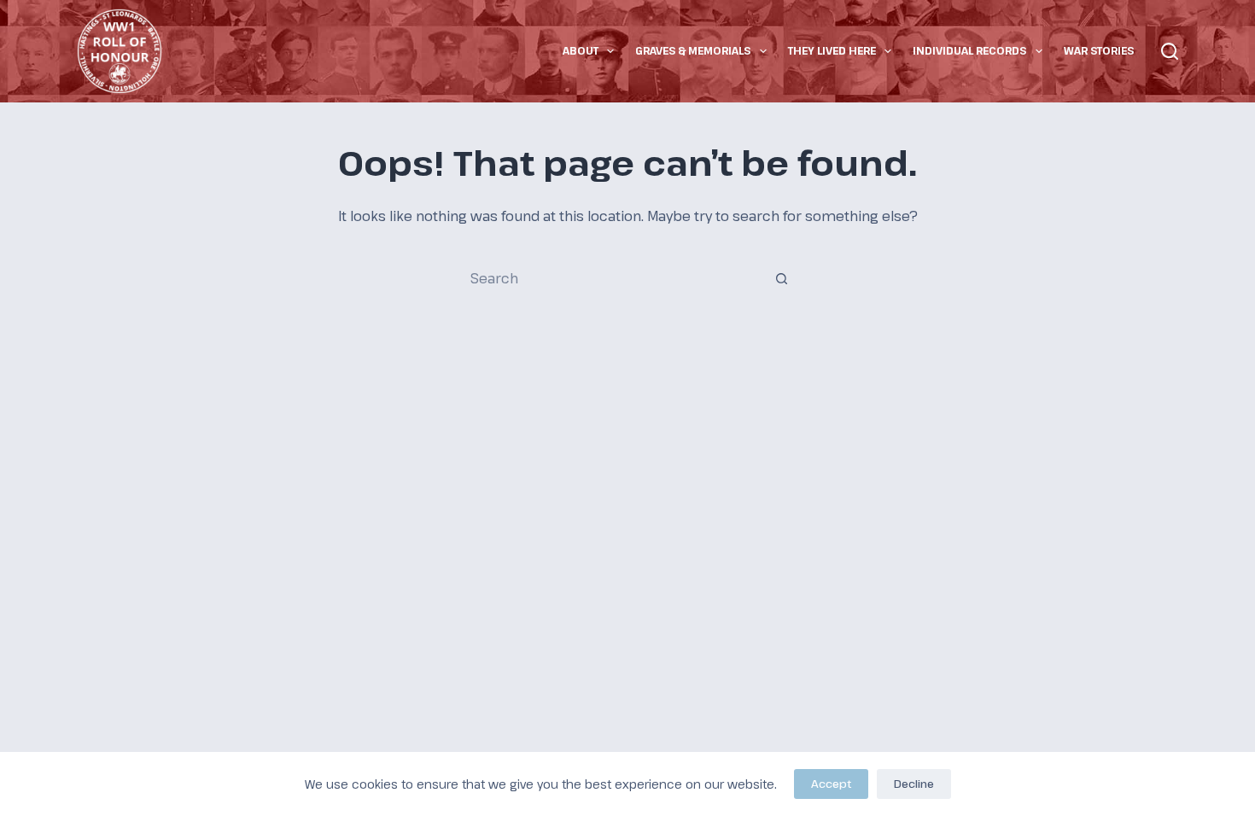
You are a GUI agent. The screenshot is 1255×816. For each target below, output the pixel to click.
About (580, 50)
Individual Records (969, 50)
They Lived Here (832, 50)
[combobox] (611, 278)
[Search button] (781, 278)
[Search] (1169, 51)
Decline (914, 783)
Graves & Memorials (692, 50)
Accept (831, 783)
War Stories (1099, 50)
